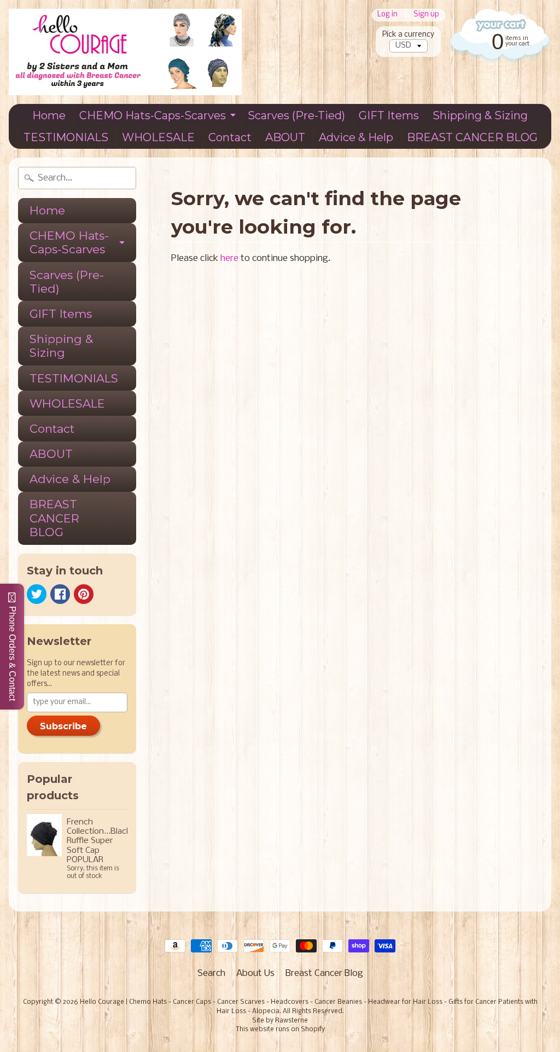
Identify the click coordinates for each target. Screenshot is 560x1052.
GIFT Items (389, 115)
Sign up (426, 15)
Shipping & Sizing (480, 115)
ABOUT (285, 137)
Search (211, 973)
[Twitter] (36, 594)
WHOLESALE (158, 137)
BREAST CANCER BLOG (472, 137)
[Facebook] (60, 594)
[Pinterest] (84, 594)
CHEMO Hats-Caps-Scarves (152, 115)
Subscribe (63, 726)
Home (49, 115)
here (229, 258)
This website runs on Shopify (280, 1029)
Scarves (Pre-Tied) (296, 115)
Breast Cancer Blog (324, 973)
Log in (387, 15)
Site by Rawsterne (280, 1021)
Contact (230, 137)
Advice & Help (356, 137)
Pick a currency (408, 35)
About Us (255, 973)
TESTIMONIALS (66, 137)
